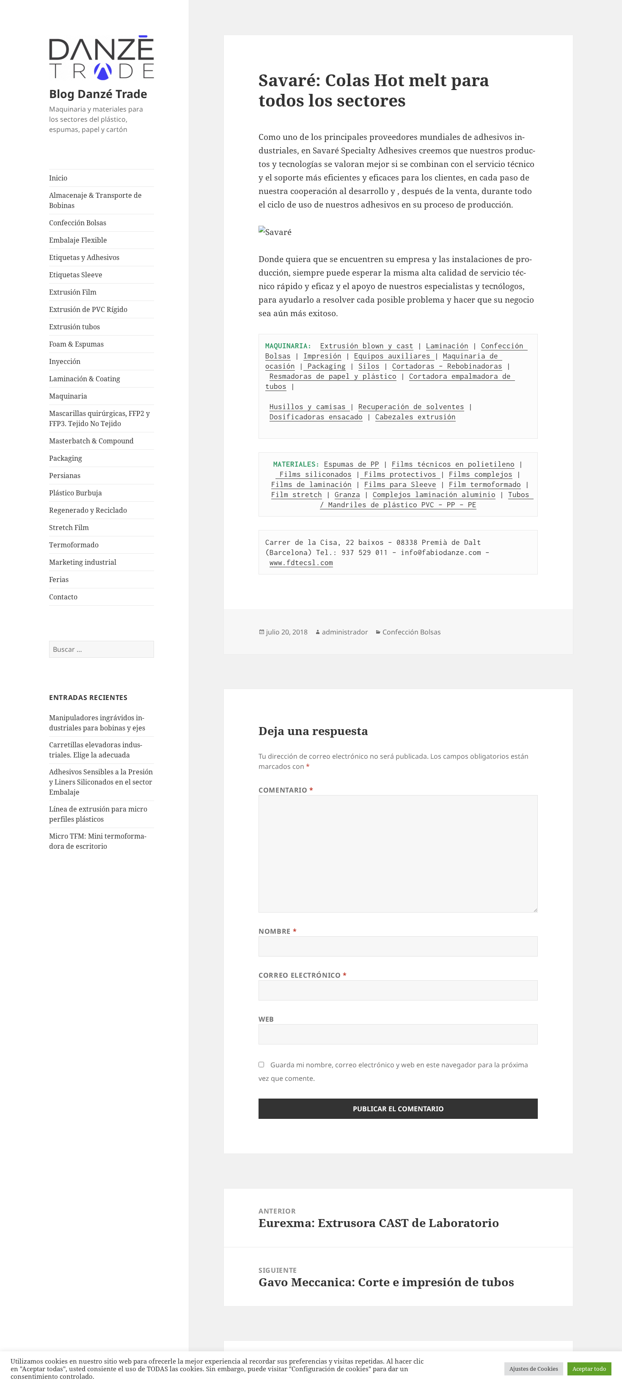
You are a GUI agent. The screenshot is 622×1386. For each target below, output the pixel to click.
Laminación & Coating (84, 378)
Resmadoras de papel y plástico (333, 376)
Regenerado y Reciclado (88, 510)
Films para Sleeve (400, 484)
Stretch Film (69, 527)
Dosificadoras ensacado (316, 417)
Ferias (59, 579)
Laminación (447, 346)
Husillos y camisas (310, 406)
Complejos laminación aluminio (434, 494)
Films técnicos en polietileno (453, 464)
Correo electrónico (303, 975)
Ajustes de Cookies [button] (533, 1368)
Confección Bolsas (77, 222)
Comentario (286, 790)
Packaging (65, 458)
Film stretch (296, 494)
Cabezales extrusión (415, 417)
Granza (347, 494)
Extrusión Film (72, 292)
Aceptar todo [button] (589, 1368)
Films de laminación (311, 484)
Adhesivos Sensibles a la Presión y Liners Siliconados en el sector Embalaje (101, 782)
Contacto (63, 596)
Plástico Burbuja (75, 493)
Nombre (278, 931)
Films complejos (480, 474)
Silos (369, 366)
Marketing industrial (82, 562)
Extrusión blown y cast (366, 346)
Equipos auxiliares (394, 356)
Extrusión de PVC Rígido (88, 309)
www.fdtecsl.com (301, 562)
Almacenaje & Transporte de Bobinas (95, 200)
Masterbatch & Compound (91, 441)
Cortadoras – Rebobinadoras (447, 366)
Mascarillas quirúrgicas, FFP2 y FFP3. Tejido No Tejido (99, 418)
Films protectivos (400, 474)
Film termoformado (485, 484)
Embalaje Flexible (78, 240)
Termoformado (74, 544)
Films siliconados (313, 474)
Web (266, 1019)
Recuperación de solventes (411, 406)
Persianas (64, 475)
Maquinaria (68, 396)
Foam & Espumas (76, 344)
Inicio (58, 178)
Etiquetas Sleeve (75, 274)
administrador (345, 632)
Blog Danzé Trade (98, 93)
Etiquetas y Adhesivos (84, 257)
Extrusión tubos (74, 326)
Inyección (64, 361)
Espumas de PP (351, 464)
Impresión (322, 356)
